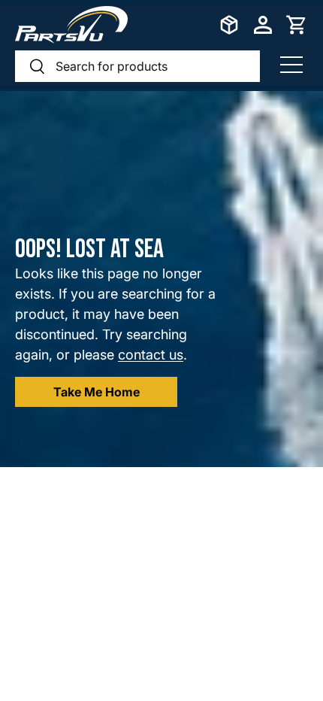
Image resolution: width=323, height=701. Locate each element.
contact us (150, 355)
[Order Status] (229, 25)
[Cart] (296, 25)
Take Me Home (96, 391)
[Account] (263, 25)
